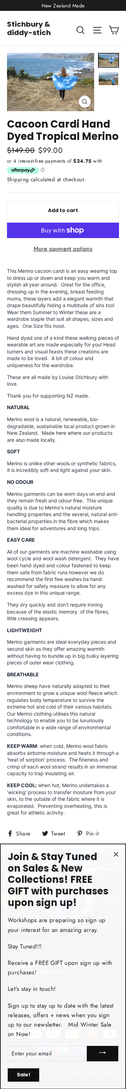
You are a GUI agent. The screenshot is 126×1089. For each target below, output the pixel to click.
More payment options (63, 248)
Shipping (18, 179)
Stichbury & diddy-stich (29, 28)
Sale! (23, 1074)
